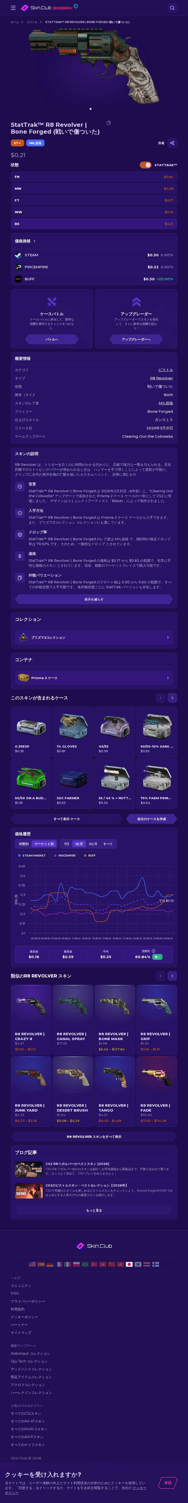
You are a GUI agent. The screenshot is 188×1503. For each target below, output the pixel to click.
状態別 (24, 844)
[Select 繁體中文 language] (120, 1264)
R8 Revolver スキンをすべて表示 (94, 1137)
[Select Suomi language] (155, 1264)
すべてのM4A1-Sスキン (29, 1429)
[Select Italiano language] (67, 1264)
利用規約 (17, 1309)
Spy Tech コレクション (29, 1361)
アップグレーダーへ (136, 339)
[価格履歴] (34, 241)
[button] (31, 1020)
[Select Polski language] (76, 1264)
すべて (108, 844)
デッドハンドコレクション (31, 1369)
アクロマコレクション (28, 1385)
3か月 (93, 844)
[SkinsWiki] (49, 8)
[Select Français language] (58, 1264)
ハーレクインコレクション (31, 1392)
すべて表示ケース (67, 819)
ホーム (15, 22)
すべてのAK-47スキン (28, 1421)
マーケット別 (44, 844)
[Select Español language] (41, 1264)
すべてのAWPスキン (27, 1437)
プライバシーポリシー (28, 1301)
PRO (15, 1293)
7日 (66, 844)
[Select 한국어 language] (138, 1264)
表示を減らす (94, 599)
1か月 (79, 844)
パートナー (19, 1325)
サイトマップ (21, 1332)
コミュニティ (21, 1285)
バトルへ (52, 339)
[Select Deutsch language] (50, 1264)
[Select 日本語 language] (129, 1264)
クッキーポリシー (24, 1317)
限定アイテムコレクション (31, 1377)
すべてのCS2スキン (26, 1413)
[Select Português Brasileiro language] (85, 1264)
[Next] (172, 698)
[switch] (146, 165)
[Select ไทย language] (146, 1264)
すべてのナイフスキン (28, 1445)
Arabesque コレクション (30, 1353)
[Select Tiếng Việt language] (102, 1264)
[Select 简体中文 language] (111, 1264)
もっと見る (94, 1210)
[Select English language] (32, 1264)
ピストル (32, 22)
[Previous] (160, 698)
